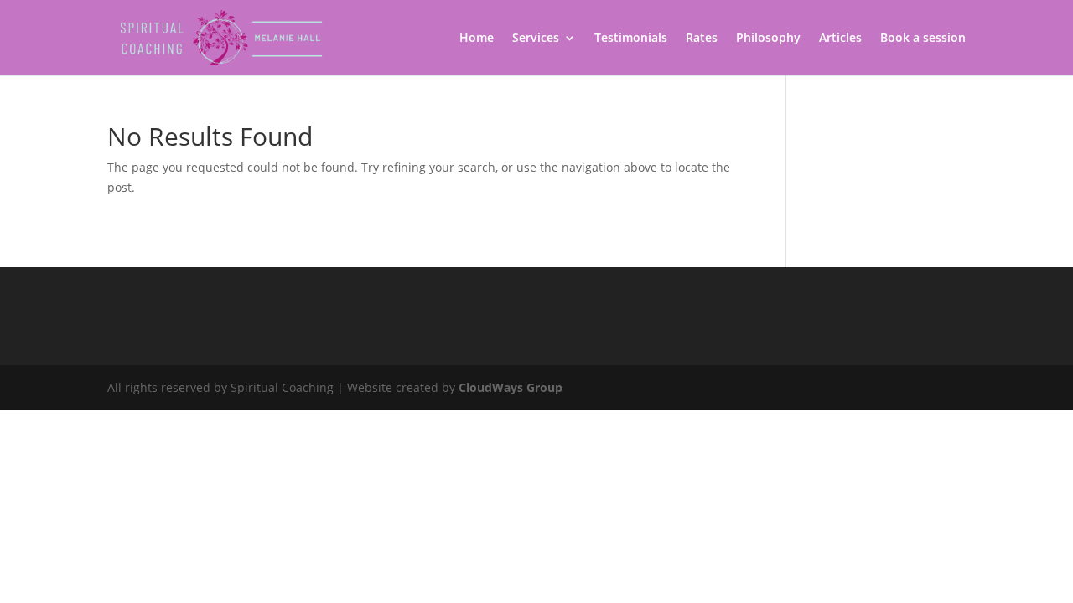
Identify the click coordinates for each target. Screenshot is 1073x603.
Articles (840, 38)
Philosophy (768, 38)
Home (476, 38)
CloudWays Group (510, 387)
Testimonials (630, 38)
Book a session (923, 38)
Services (535, 38)
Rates (702, 38)
